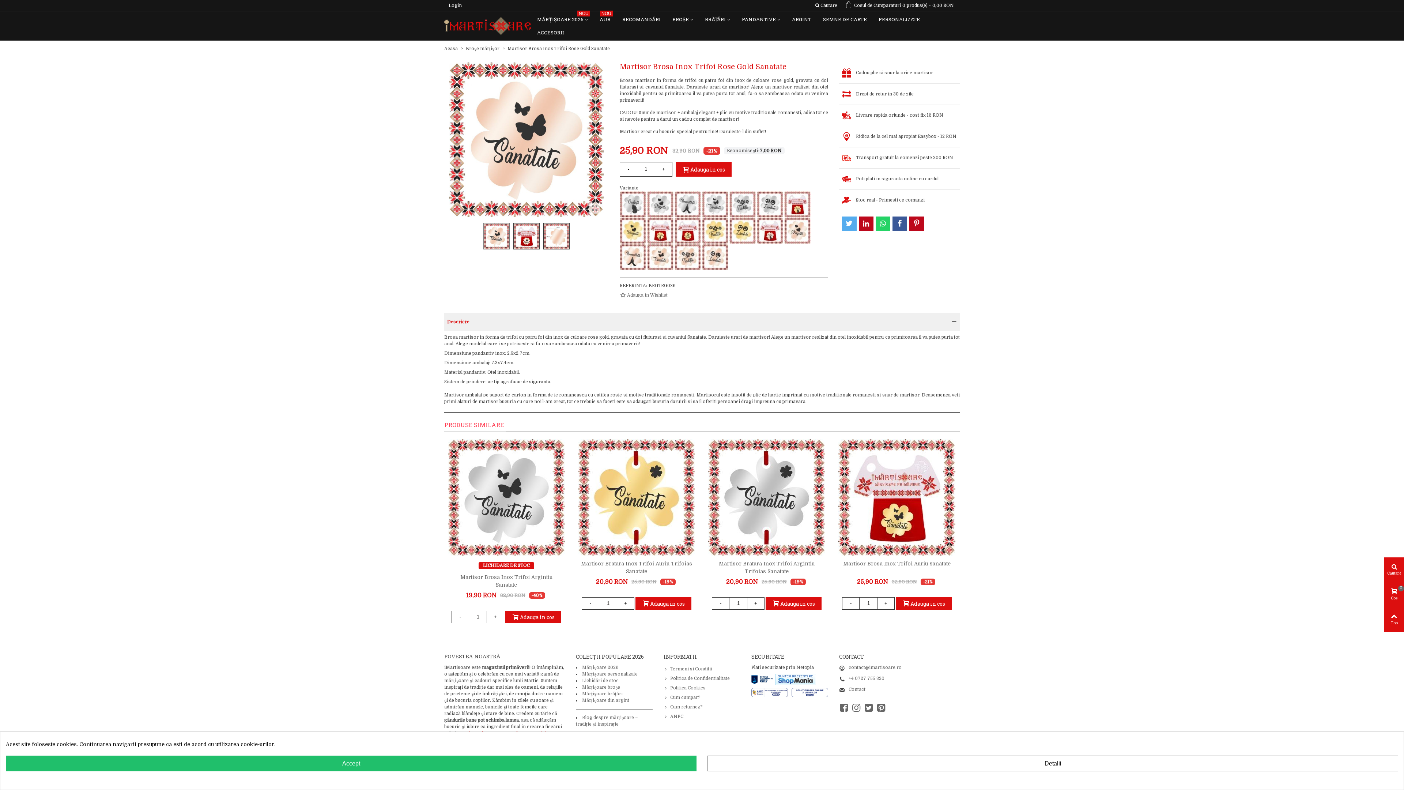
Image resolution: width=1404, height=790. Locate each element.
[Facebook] (844, 708)
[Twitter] (868, 708)
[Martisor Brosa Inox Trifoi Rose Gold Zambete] (715, 257)
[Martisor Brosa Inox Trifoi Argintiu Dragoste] (660, 204)
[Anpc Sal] (771, 692)
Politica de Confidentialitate (700, 678)
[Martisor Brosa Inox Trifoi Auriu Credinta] (797, 204)
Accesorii (550, 32)
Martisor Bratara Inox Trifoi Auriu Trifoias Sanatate (636, 567)
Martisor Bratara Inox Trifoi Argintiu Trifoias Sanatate (767, 567)
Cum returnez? (686, 707)
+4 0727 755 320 (866, 678)
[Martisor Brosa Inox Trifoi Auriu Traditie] (715, 231)
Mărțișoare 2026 (563, 18)
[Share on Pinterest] (916, 224)
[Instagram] (856, 708)
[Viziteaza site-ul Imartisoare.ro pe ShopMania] (795, 679)
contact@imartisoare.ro (875, 667)
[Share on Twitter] (849, 224)
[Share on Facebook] (899, 224)
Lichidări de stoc (600, 680)
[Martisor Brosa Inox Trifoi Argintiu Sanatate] (715, 204)
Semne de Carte (845, 19)
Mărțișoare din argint (605, 700)
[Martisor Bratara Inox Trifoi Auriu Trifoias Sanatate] (636, 497)
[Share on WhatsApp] (883, 224)
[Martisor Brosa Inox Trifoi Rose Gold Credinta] (770, 231)
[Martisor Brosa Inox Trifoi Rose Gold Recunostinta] (633, 257)
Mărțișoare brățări (602, 693)
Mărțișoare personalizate (610, 674)
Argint (801, 19)
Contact (857, 689)
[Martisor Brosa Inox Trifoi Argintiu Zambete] (770, 204)
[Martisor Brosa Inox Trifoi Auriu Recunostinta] (660, 231)
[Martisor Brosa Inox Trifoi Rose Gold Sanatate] (660, 257)
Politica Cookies (688, 688)
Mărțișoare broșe (601, 687)
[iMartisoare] (487, 26)
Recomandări (641, 19)
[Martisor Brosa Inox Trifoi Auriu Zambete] (742, 231)
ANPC (676, 716)
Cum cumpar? (685, 697)
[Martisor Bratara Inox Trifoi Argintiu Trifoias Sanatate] (766, 497)
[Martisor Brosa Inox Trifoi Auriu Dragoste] (633, 231)
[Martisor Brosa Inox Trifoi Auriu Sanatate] (688, 231)
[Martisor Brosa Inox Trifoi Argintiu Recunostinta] (688, 204)
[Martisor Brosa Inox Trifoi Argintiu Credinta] (633, 204)
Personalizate (899, 19)
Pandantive (759, 19)
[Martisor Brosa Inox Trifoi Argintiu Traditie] (742, 204)
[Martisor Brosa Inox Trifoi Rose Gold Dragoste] (797, 231)
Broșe (680, 19)
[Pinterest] (881, 708)
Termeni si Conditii (691, 669)
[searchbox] (826, 5)
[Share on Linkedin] (866, 224)
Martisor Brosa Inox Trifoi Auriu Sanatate (897, 564)
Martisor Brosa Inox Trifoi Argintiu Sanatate (506, 581)
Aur (605, 18)
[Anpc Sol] (810, 692)
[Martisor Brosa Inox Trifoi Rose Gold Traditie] (688, 257)
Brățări (715, 19)
